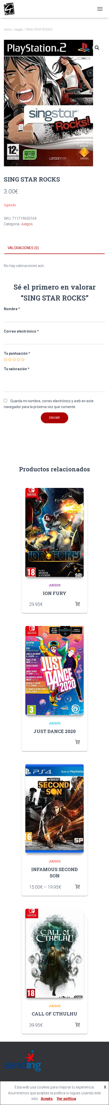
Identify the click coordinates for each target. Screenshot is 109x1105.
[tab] (54, 248)
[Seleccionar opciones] (77, 604)
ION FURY (54, 593)
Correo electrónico (21, 331)
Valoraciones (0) (23, 248)
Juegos (18, 29)
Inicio (7, 29)
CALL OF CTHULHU (54, 1014)
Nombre (12, 309)
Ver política (66, 1099)
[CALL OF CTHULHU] (54, 953)
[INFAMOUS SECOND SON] (54, 808)
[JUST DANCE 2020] (54, 670)
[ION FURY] (54, 532)
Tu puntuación (17, 353)
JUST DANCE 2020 (54, 731)
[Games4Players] (11, 9)
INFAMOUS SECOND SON (54, 872)
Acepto (47, 1099)
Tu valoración (16, 369)
